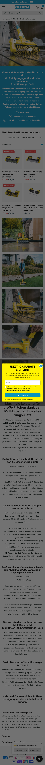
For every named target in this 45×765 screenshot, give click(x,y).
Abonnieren (22, 395)
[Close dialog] (40, 365)
